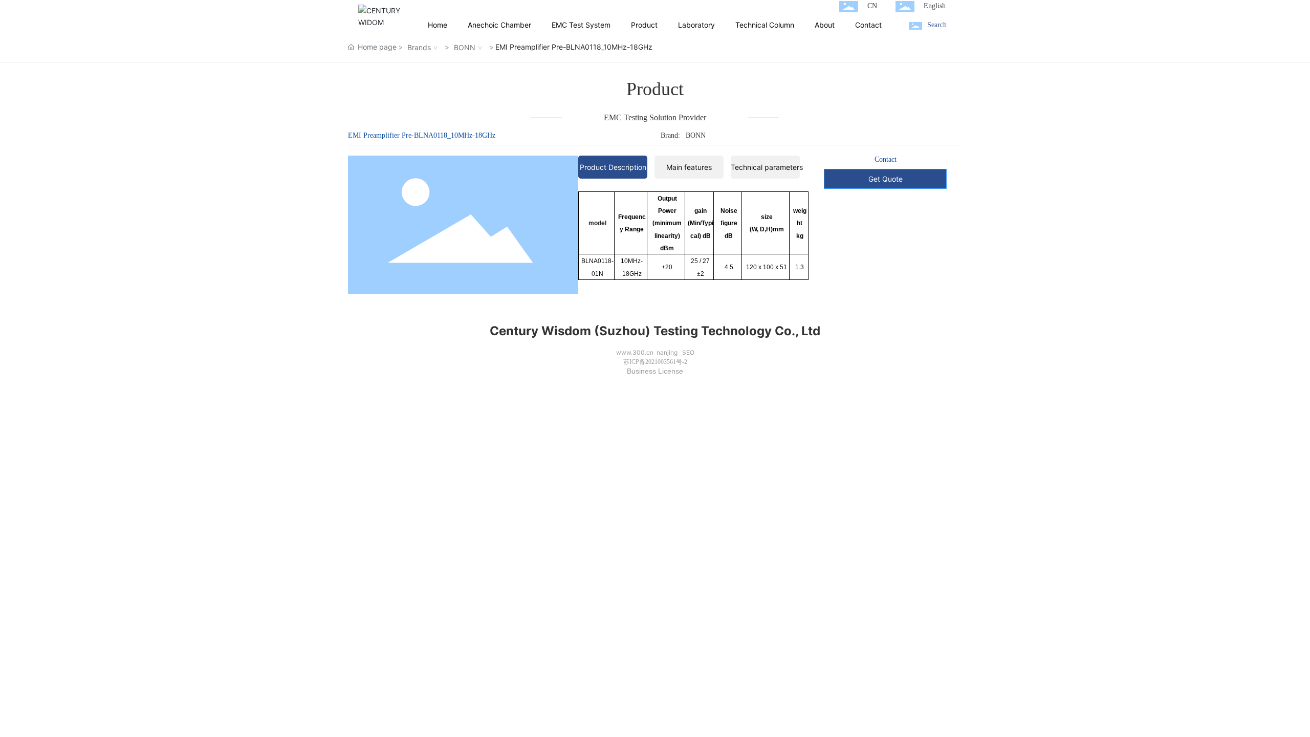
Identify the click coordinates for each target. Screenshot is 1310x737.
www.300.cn (634, 352)
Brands (419, 47)
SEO (688, 352)
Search (937, 25)
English (935, 6)
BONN (464, 47)
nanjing (667, 352)
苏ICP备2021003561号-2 (655, 361)
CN (872, 6)
